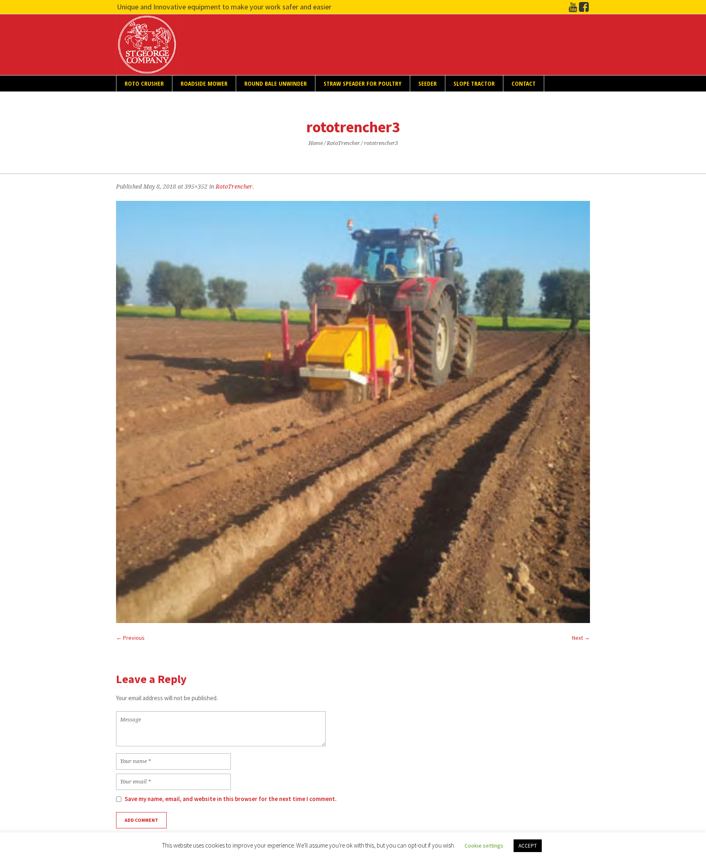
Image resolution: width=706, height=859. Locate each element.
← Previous (130, 637)
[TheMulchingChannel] (573, 7)
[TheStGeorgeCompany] (584, 7)
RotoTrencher (343, 143)
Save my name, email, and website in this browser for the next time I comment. (231, 799)
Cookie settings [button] (484, 845)
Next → (581, 637)
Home (315, 143)
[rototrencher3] (353, 412)
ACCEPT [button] (527, 845)
